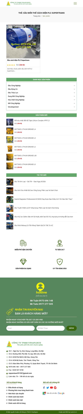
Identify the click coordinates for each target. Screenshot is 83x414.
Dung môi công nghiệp (16, 96)
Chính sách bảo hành (15, 397)
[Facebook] (44, 387)
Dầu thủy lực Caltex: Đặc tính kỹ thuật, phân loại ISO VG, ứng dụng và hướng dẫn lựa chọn (43, 217)
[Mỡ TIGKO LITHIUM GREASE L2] (9, 148)
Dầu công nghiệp (14, 86)
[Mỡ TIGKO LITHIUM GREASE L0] (9, 166)
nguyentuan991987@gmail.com (20, 373)
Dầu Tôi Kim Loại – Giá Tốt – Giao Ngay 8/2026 (30, 182)
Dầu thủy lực (13, 93)
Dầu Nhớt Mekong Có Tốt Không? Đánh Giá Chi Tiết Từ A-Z (33, 225)
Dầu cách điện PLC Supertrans (18, 60)
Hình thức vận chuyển (16, 394)
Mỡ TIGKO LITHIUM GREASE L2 (25, 147)
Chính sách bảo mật (15, 400)
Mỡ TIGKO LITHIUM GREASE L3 (25, 138)
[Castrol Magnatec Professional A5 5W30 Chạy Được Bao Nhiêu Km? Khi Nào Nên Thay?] (9, 199)
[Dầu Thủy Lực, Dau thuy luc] (19, 3)
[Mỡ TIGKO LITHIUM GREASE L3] (9, 139)
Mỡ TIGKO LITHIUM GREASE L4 (25, 129)
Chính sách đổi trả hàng (17, 403)
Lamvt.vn (74, 412)
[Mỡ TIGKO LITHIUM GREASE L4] (9, 131)
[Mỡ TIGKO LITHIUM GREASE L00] (9, 157)
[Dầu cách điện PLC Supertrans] (23, 41)
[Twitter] (47, 387)
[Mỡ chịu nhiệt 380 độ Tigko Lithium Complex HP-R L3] (9, 122)
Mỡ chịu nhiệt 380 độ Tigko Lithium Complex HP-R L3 (31, 120)
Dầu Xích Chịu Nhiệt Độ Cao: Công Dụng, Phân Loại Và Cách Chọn (36, 190)
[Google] (55, 387)
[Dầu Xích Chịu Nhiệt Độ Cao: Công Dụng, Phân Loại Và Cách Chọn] (9, 191)
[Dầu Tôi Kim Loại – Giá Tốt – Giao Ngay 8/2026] (9, 182)
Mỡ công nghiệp (14, 103)
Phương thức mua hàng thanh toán (21, 390)
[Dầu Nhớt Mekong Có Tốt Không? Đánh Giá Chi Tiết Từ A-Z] (9, 226)
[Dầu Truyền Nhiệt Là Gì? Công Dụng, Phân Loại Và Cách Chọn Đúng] (9, 208)
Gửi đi (71, 328)
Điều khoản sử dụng (15, 388)
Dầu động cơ (12, 89)
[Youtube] (51, 387)
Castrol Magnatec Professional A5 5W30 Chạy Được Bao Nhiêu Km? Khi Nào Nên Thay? (43, 199)
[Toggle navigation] (75, 3)
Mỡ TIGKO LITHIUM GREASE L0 (25, 164)
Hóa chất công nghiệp (16, 100)
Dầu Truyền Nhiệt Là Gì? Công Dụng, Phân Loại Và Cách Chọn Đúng (36, 208)
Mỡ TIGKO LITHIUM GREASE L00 (25, 156)
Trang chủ (36, 16)
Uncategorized (13, 107)
